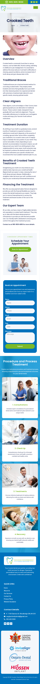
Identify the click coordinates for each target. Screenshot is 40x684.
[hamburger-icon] (35, 7)
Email (7, 315)
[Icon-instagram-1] (11, 623)
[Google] (34, 2)
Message (8, 331)
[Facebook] (31, 2)
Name (7, 299)
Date (6, 323)
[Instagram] (37, 2)
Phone (7, 307)
